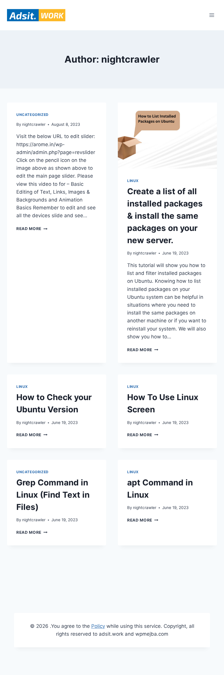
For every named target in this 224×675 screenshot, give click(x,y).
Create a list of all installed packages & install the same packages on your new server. (165, 215)
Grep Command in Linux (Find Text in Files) (53, 495)
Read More (28, 228)
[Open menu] (211, 15)
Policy (98, 626)
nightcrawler (34, 124)
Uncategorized (32, 114)
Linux (133, 181)
